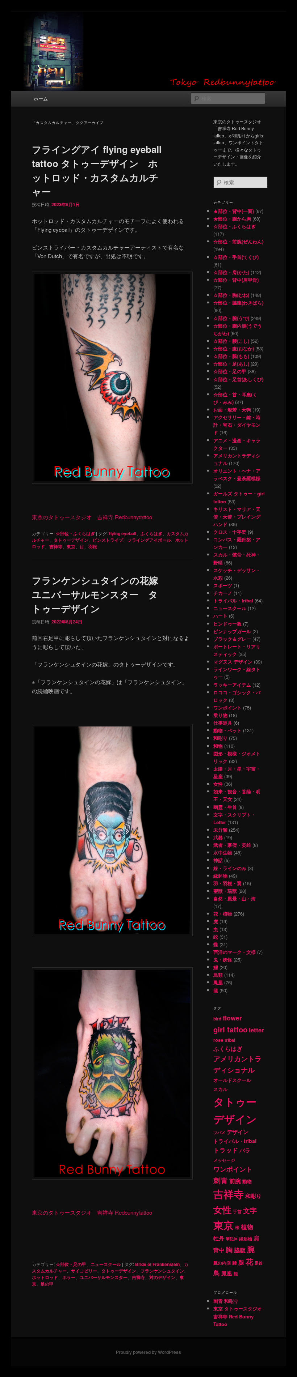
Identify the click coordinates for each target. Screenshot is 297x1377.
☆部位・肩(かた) (231, 272)
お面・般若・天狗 (232, 409)
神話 (218, 860)
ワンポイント (227, 707)
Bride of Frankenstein (157, 1264)
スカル (220, 1089)
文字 (250, 1210)
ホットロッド (45, 1277)
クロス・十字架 (229, 531)
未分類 (220, 829)
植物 (247, 1226)
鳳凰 (218, 982)
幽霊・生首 (225, 806)
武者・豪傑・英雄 (232, 844)
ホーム (41, 98)
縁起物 (220, 875)
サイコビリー (84, 1270)
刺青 (220, 1180)
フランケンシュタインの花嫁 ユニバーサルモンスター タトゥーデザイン (95, 594)
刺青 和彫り (225, 1300)
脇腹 (240, 1250)
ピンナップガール (232, 631)
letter (256, 1030)
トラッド (225, 1150)
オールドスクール (232, 1080)
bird (217, 1019)
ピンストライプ (108, 540)
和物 (218, 745)
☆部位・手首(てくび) (236, 256)
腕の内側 (222, 1263)
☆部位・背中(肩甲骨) (236, 279)
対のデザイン (162, 1277)
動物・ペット (227, 730)
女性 (218, 783)
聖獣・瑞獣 (225, 890)
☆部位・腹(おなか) (233, 348)
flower (232, 1017)
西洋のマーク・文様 (234, 951)
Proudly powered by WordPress (148, 1352)
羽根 (92, 546)
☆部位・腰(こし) (231, 340)
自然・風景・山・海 (234, 898)
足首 (259, 1263)
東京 (71, 546)
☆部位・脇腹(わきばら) (238, 302)
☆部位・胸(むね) (231, 294)
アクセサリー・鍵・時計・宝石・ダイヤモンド (236, 425)
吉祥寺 (55, 546)
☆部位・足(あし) (231, 363)
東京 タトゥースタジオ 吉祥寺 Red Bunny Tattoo (237, 1316)
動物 (247, 1181)
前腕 (235, 1181)
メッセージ (224, 1160)
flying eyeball (122, 533)
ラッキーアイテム (232, 684)
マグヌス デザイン (232, 661)
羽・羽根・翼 (227, 883)
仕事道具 (222, 722)
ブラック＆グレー (232, 638)
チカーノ (222, 592)
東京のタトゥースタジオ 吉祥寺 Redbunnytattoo (92, 517)
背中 (218, 1250)
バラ (244, 1150)
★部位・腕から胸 (232, 218)
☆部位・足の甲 (71, 1264)
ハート (220, 615)
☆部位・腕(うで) (231, 318)
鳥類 (218, 974)
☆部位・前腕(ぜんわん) (238, 241)
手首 (237, 1211)
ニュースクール (106, 1264)
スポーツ (222, 585)
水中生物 (222, 852)
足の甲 (47, 1283)
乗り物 (220, 715)
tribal (230, 1040)
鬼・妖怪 (222, 959)
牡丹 (218, 1238)
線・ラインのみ (229, 868)
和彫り (220, 737)
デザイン (237, 1132)
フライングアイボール (149, 540)
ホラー (68, 1277)
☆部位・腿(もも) (231, 356)
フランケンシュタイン (162, 1270)
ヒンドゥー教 (227, 623)
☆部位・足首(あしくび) (238, 379)
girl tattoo (230, 1029)
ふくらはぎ (151, 533)
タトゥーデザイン (71, 540)
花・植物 (222, 913)
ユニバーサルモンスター (103, 1277)
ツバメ (219, 1132)
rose (218, 1039)
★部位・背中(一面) (233, 211)
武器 (218, 837)
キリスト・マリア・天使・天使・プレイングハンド (236, 517)
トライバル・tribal (233, 600)
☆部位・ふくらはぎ (75, 533)
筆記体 (232, 1238)
